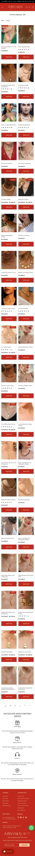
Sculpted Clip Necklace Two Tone (8, 272)
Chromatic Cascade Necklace (7, 385)
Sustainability (7, 805)
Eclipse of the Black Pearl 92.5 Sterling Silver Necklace (25, 463)
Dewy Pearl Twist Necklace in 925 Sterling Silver (8, 463)
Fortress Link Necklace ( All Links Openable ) (8, 47)
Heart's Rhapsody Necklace (24, 47)
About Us (5, 796)
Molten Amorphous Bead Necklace (8, 125)
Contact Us (21, 796)
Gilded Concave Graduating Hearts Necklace (25, 613)
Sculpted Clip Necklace (23, 85)
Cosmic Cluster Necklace (6, 163)
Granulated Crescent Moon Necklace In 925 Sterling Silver (8, 688)
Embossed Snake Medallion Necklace (7, 236)
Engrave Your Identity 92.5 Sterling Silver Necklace (24, 539)
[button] (2, 7)
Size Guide (21, 808)
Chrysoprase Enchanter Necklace (25, 385)
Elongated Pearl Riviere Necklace (8, 499)
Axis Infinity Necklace (23, 308)
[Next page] (30, 706)
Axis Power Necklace (5, 199)
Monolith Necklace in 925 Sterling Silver (25, 576)
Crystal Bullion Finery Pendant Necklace (25, 425)
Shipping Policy (22, 801)
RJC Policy (6, 801)
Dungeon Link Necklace (23, 199)
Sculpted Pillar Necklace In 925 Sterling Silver (8, 613)
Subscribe (24, 845)
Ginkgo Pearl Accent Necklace (24, 652)
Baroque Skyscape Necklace (24, 125)
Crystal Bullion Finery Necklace (8, 424)
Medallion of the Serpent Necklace (25, 272)
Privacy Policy (22, 803)
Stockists (5, 803)
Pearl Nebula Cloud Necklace (24, 163)
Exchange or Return (23, 798)
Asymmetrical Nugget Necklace (8, 308)
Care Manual (21, 810)
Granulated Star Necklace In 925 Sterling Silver (25, 688)
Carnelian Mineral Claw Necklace (25, 347)
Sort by (8, 20)
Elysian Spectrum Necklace (24, 499)
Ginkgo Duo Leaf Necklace (7, 652)
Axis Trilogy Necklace (6, 347)
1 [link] (5, 705)
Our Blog (5, 798)
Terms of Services (23, 805)
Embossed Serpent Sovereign (7, 538)
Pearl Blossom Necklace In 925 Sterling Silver (8, 86)
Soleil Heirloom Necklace (24, 235)
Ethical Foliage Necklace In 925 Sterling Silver (8, 576)
